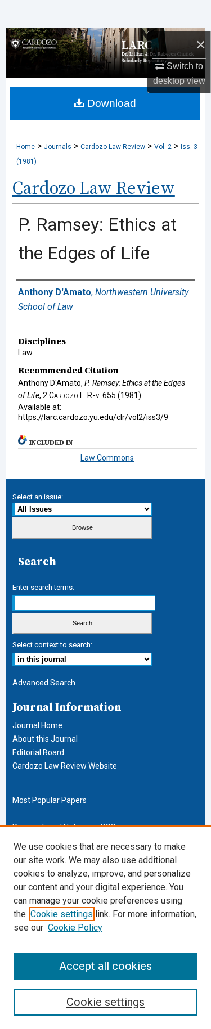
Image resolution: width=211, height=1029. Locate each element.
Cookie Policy (75, 927)
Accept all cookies (105, 966)
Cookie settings (61, 914)
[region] (105, 927)
